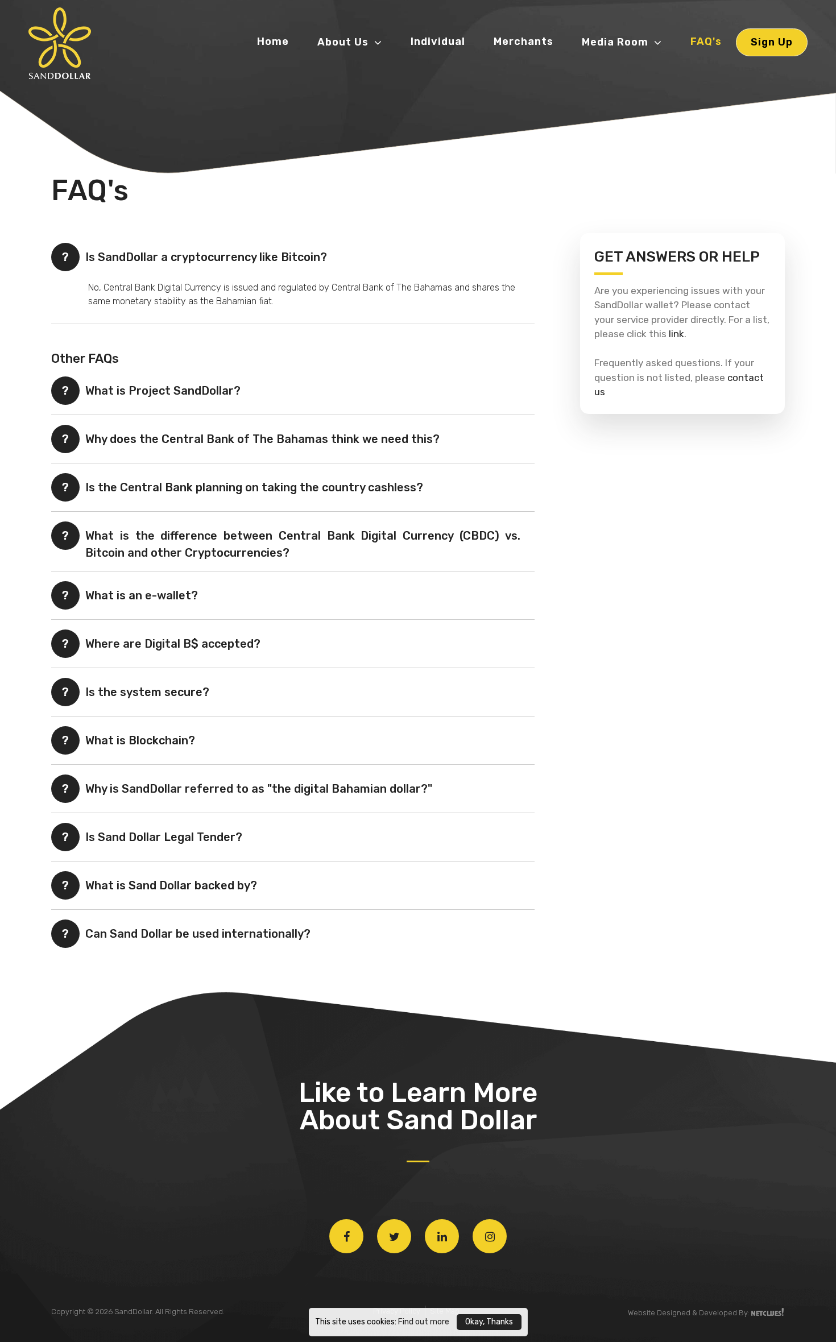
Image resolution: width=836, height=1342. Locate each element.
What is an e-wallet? (141, 595)
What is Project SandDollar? (163, 390)
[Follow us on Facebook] (346, 1236)
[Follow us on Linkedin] (442, 1236)
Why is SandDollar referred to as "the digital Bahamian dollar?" (258, 789)
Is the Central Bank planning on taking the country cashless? (254, 487)
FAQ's (706, 41)
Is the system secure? (147, 692)
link (676, 333)
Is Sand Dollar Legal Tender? (163, 837)
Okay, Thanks (489, 1322)
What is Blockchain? (140, 740)
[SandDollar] (71, 44)
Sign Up (772, 42)
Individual (438, 41)
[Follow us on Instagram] (490, 1236)
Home (273, 41)
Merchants (523, 41)
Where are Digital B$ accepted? (172, 644)
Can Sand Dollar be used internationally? (198, 934)
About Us (343, 42)
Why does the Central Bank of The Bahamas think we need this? (262, 439)
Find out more (423, 1322)
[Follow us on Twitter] (394, 1236)
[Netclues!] (768, 1312)
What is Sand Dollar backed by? (171, 885)
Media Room (615, 42)
